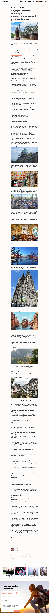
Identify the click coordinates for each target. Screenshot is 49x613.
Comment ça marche (23, 1)
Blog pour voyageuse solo (17, 7)
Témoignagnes (29, 1)
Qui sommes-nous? (13, 558)
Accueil (12, 7)
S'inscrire (40, 1)
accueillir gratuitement (22, 423)
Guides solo (22, 7)
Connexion (45, 1)
